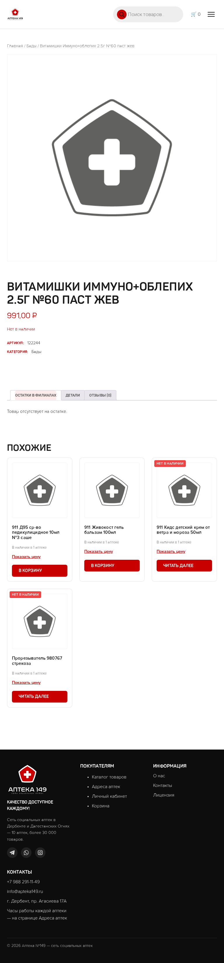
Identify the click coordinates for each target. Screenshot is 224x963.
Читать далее (178, 565)
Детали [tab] (73, 395)
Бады (31, 46)
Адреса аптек (106, 786)
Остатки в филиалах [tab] (35, 395)
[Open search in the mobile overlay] (148, 14)
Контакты (162, 785)
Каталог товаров (109, 777)
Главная (15, 46)
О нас (159, 775)
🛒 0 (196, 14)
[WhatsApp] (26, 852)
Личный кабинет (109, 796)
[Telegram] (12, 852)
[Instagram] (40, 852)
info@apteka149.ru (25, 891)
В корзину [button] (30, 570)
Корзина (100, 806)
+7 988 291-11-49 (23, 881)
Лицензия (163, 795)
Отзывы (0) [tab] (100, 395)
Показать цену (26, 557)
